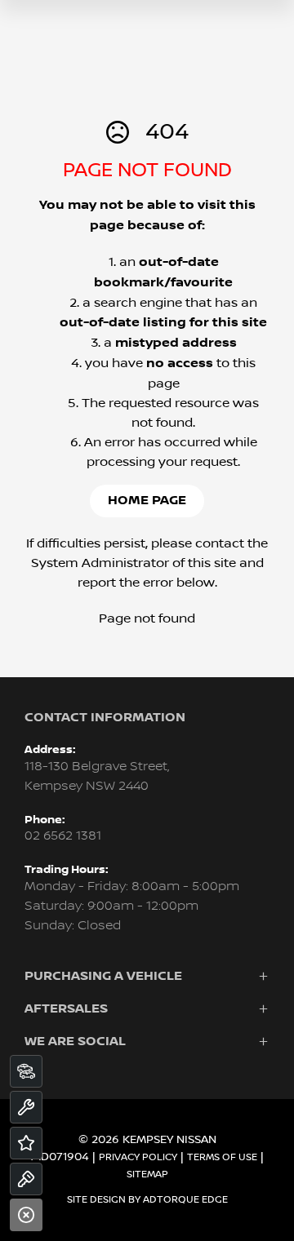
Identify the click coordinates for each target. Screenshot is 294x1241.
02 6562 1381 (62, 836)
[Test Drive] (26, 1179)
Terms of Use (222, 1157)
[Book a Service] (26, 1107)
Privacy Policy (138, 1157)
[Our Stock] (26, 1071)
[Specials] (26, 1143)
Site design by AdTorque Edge (147, 1200)
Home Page (147, 500)
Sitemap (147, 1174)
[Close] (26, 1215)
